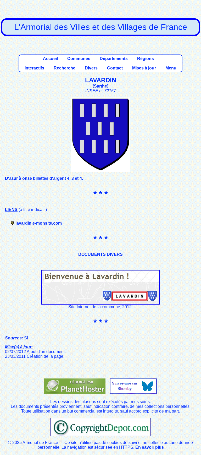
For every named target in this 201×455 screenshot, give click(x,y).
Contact (115, 68)
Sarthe (100, 86)
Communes (78, 58)
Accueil (50, 58)
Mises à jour (144, 68)
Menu (170, 68)
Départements (114, 58)
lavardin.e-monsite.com (38, 223)
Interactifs (34, 68)
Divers (91, 68)
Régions (145, 58)
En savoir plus (149, 447)
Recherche (64, 68)
